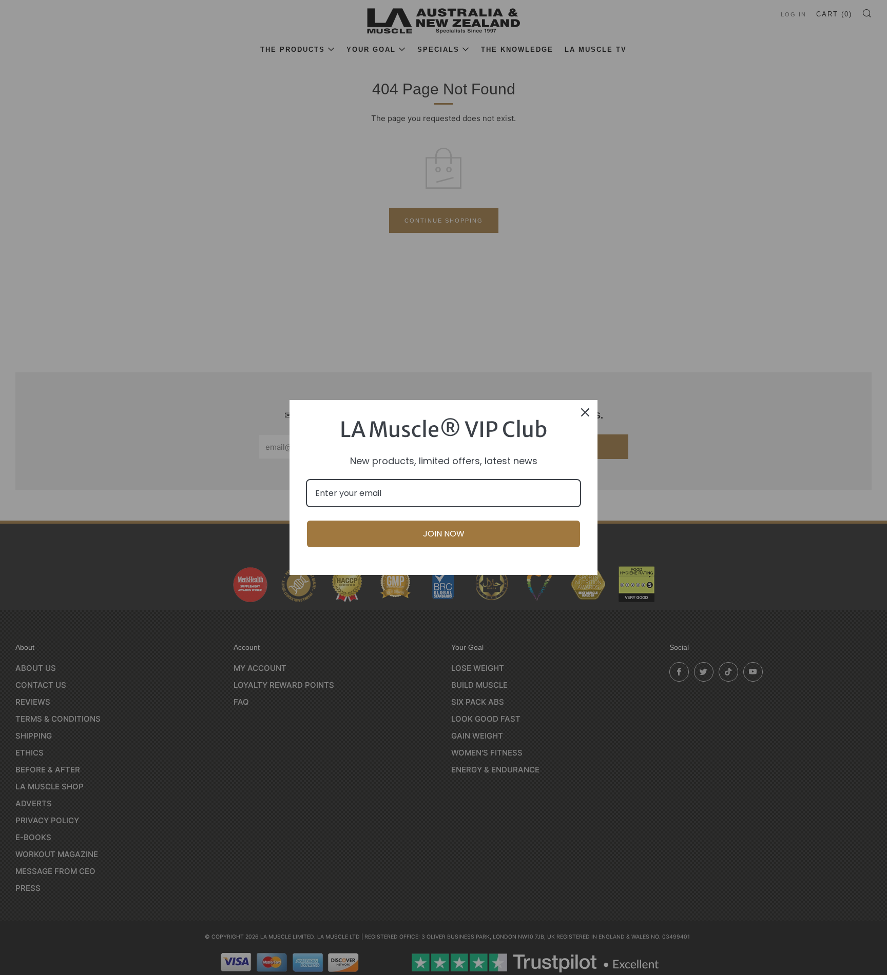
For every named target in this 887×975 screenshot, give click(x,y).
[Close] (585, 412)
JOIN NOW (444, 534)
